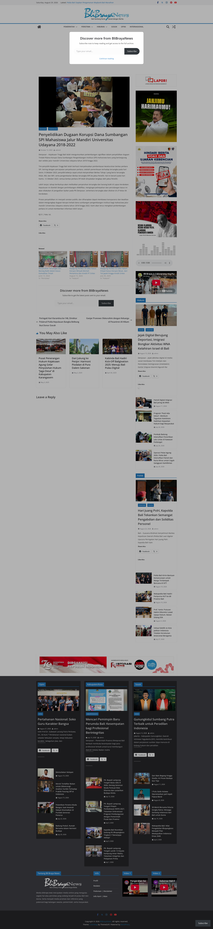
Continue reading (106, 58)
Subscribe (132, 51)
